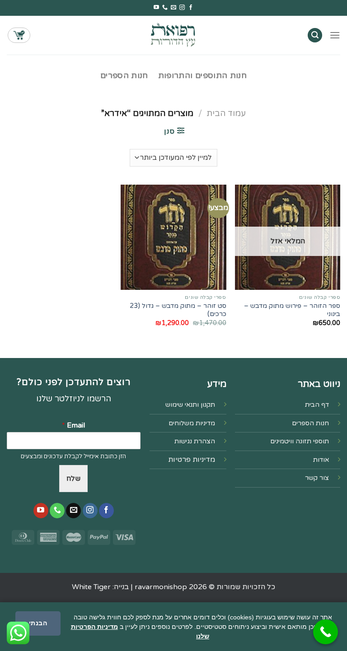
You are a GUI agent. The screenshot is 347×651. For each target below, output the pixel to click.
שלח (73, 478)
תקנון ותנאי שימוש (190, 405)
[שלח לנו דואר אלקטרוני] (173, 8)
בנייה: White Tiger (100, 586)
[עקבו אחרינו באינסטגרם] (182, 8)
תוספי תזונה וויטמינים (299, 441)
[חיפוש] (315, 35)
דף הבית (317, 405)
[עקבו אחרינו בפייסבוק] (190, 8)
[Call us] (165, 8)
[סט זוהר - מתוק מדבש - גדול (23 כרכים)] (173, 237)
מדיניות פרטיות (191, 459)
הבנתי (38, 623)
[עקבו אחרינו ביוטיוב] (156, 8)
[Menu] (334, 35)
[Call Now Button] (325, 631)
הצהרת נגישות (194, 441)
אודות (321, 460)
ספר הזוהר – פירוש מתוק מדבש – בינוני (292, 310)
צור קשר (317, 478)
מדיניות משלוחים (192, 423)
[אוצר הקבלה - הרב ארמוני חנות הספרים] (173, 35)
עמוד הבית (226, 113)
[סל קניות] (19, 35)
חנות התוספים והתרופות (202, 75)
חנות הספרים (124, 75)
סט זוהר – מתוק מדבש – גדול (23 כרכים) (178, 310)
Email (73, 425)
